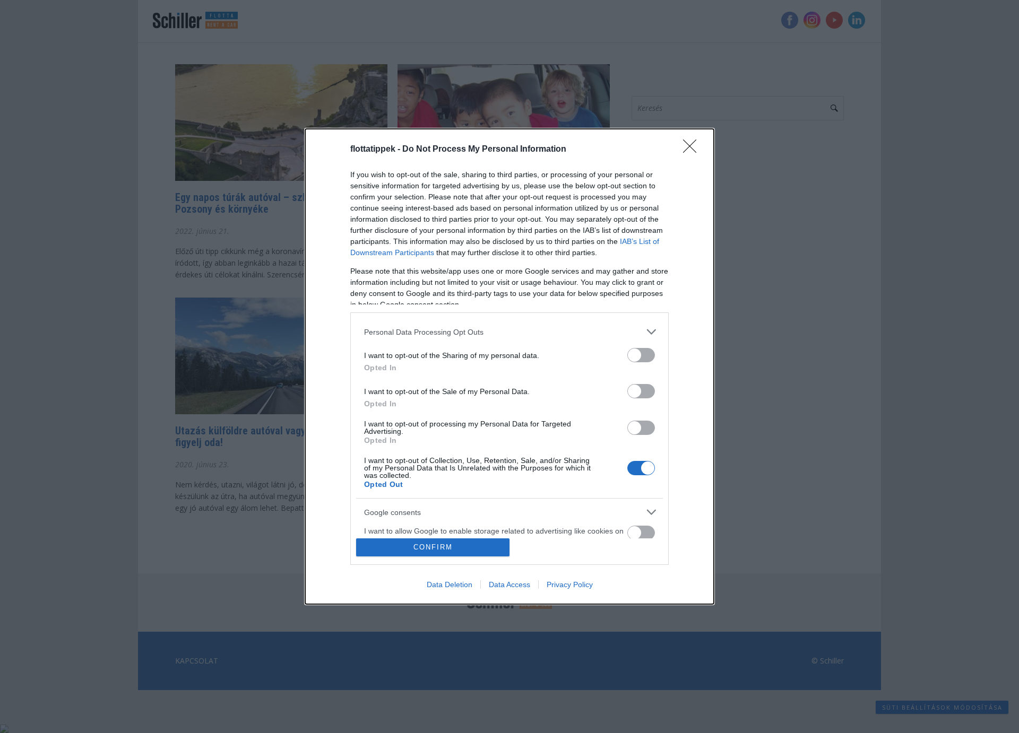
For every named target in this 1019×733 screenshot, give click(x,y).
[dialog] (509, 366)
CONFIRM (433, 547)
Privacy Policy (570, 584)
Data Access (509, 584)
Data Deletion (449, 584)
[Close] (693, 149)
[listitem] (509, 331)
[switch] (641, 355)
